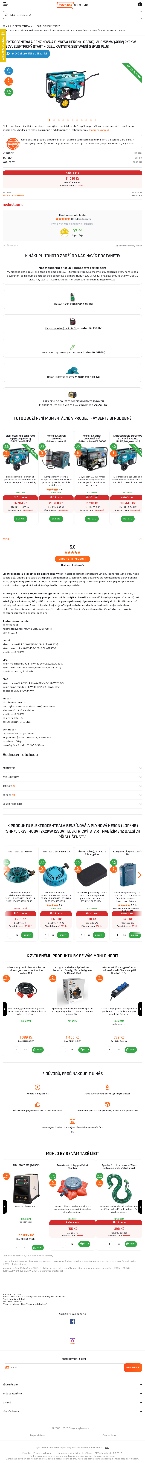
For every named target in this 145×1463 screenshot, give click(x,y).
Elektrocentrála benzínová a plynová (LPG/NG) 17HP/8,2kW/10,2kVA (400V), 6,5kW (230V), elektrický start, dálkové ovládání (20, 440)
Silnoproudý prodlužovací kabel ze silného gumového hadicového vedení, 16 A (26, 970)
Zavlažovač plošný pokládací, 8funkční (72, 1167)
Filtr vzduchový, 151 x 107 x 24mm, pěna (91, 853)
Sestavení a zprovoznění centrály (61, 352)
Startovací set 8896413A (56, 851)
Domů (6, 26)
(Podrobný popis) (99, 129)
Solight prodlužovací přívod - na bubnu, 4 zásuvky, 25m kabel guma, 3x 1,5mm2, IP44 (72, 970)
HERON (138, 153)
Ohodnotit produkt (72, 559)
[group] (26, 1009)
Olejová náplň (61, 303)
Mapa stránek (37, 1435)
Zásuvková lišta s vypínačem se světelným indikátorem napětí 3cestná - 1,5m (119, 970)
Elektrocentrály (22, 26)
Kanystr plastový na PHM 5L (61, 328)
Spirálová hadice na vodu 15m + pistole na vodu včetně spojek (119, 1167)
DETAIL (20, 519)
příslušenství (11, 777)
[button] (38, 1050)
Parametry (9, 768)
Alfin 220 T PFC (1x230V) (26, 1165)
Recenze (9, 786)
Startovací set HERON (20, 851)
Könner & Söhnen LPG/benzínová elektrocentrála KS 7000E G (92, 440)
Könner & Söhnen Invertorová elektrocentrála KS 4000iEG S (56, 440)
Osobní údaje (110, 1435)
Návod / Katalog (12, 804)
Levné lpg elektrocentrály (40, 1255)
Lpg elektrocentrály (48, 26)
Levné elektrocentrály (14, 1255)
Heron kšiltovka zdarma (61, 376)
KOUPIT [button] (39, 1050)
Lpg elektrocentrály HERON (128, 245)
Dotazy (9, 795)
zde (107, 1447)
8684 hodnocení (81, 219)
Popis (6, 539)
